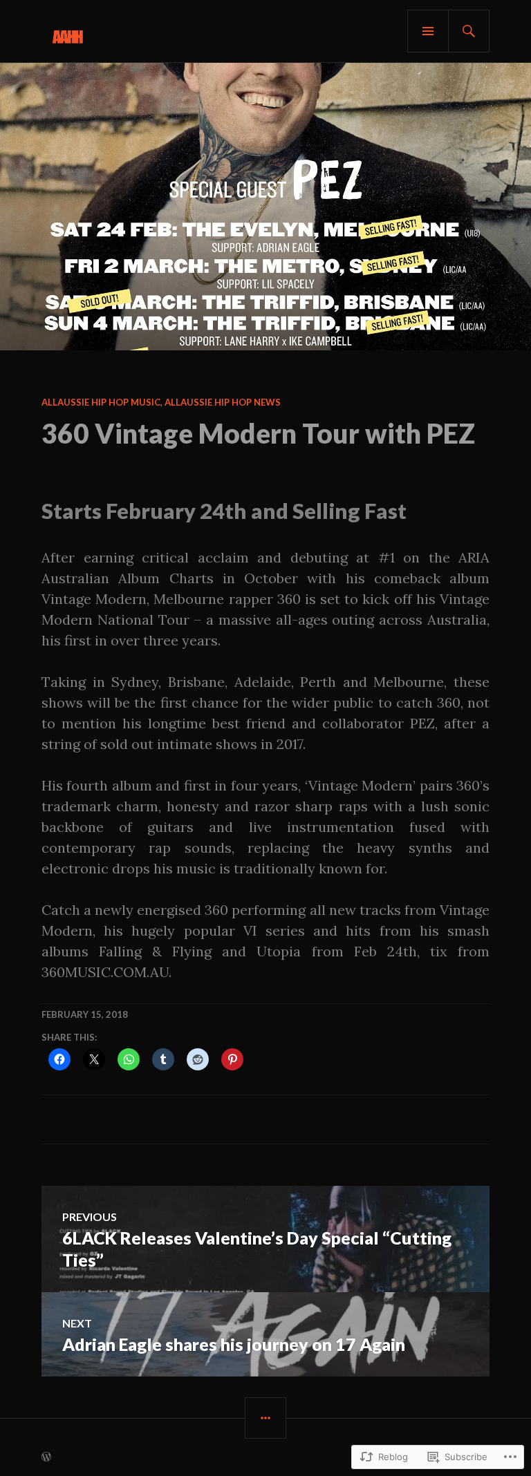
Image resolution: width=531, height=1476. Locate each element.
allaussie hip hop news (223, 402)
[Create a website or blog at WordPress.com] (46, 1457)
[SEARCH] (469, 31)
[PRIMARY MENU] (428, 31)
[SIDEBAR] (265, 1418)
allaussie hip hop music (100, 402)
